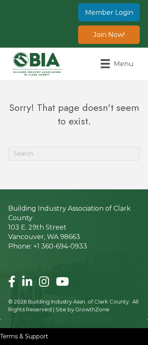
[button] (109, 12)
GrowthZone (92, 309)
